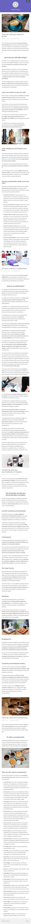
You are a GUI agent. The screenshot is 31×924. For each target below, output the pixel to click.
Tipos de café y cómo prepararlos (15, 718)
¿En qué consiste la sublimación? (14, 268)
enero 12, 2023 (5, 38)
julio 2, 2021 (5, 720)
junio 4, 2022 (5, 474)
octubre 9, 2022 (6, 270)
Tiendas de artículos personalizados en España (12, 471)
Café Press (15, 9)
